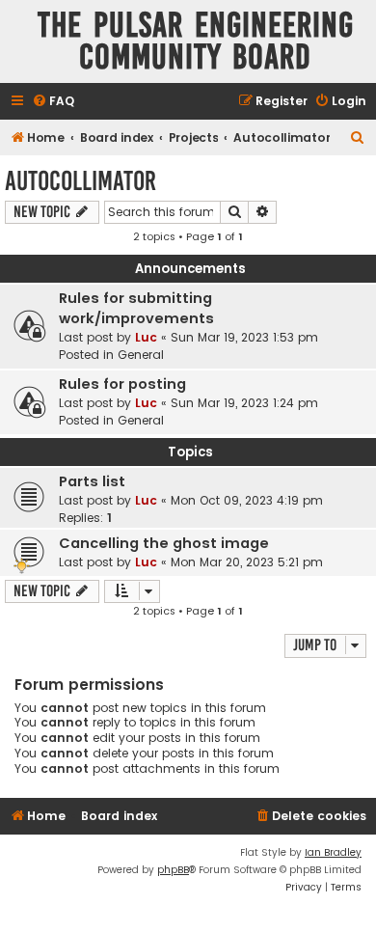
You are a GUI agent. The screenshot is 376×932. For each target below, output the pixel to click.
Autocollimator (80, 181)
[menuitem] (53, 102)
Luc (146, 337)
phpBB (173, 870)
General (141, 354)
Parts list (92, 481)
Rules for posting (122, 384)
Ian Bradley (333, 852)
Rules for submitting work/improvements (136, 308)
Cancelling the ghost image (164, 543)
